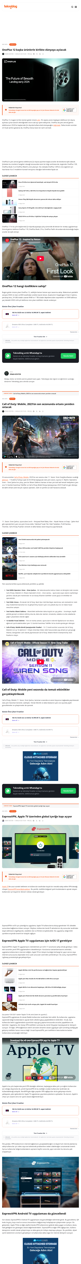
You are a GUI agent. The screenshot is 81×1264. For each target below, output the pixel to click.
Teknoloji (13, 44)
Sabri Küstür (9, 821)
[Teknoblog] (10, 7)
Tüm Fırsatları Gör (39, 337)
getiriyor (5, 480)
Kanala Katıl (68, 356)
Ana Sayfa (4, 44)
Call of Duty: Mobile (21, 477)
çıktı (38, 120)
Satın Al (14, 315)
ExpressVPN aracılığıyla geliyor (19, 889)
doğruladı (56, 125)
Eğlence (12, 399)
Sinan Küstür (9, 54)
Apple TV (5, 886)
